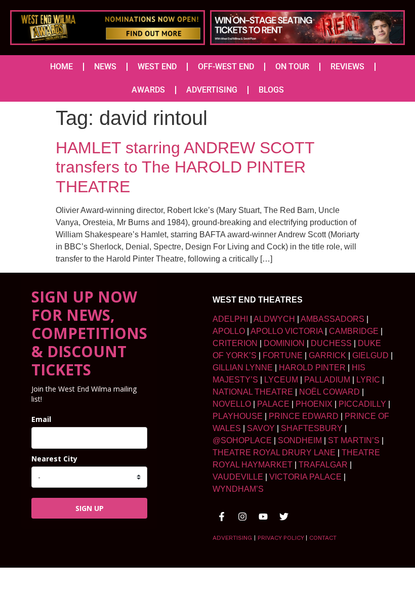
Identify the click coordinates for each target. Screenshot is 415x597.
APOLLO (229, 331)
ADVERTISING (211, 90)
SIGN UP (89, 508)
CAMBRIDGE (354, 331)
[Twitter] (284, 516)
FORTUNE (283, 355)
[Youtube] (263, 516)
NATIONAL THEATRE (253, 392)
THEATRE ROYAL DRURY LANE (274, 452)
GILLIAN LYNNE (243, 367)
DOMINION (284, 343)
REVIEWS (347, 66)
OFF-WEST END (226, 66)
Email (41, 419)
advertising (232, 537)
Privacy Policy (281, 537)
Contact (323, 537)
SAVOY (261, 428)
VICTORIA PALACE (305, 477)
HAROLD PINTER (312, 367)
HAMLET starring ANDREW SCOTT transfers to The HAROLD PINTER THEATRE (185, 167)
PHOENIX (314, 404)
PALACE (273, 404)
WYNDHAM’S (238, 489)
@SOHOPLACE (242, 440)
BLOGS (271, 90)
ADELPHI (230, 319)
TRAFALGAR (323, 464)
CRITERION (235, 343)
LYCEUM (281, 379)
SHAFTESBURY (312, 428)
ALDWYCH (274, 319)
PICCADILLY (362, 404)
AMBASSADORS (332, 319)
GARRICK (327, 355)
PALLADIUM (327, 379)
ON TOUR (292, 66)
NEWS (105, 66)
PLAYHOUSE (238, 416)
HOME (61, 66)
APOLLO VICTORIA (287, 331)
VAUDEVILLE (238, 477)
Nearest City (54, 458)
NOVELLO (232, 404)
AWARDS (148, 90)
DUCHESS (331, 343)
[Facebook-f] (222, 516)
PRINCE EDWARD (304, 416)
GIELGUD (370, 355)
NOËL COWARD (329, 392)
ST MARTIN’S (354, 440)
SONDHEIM (300, 440)
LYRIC (368, 379)
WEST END (157, 66)
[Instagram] (242, 516)
